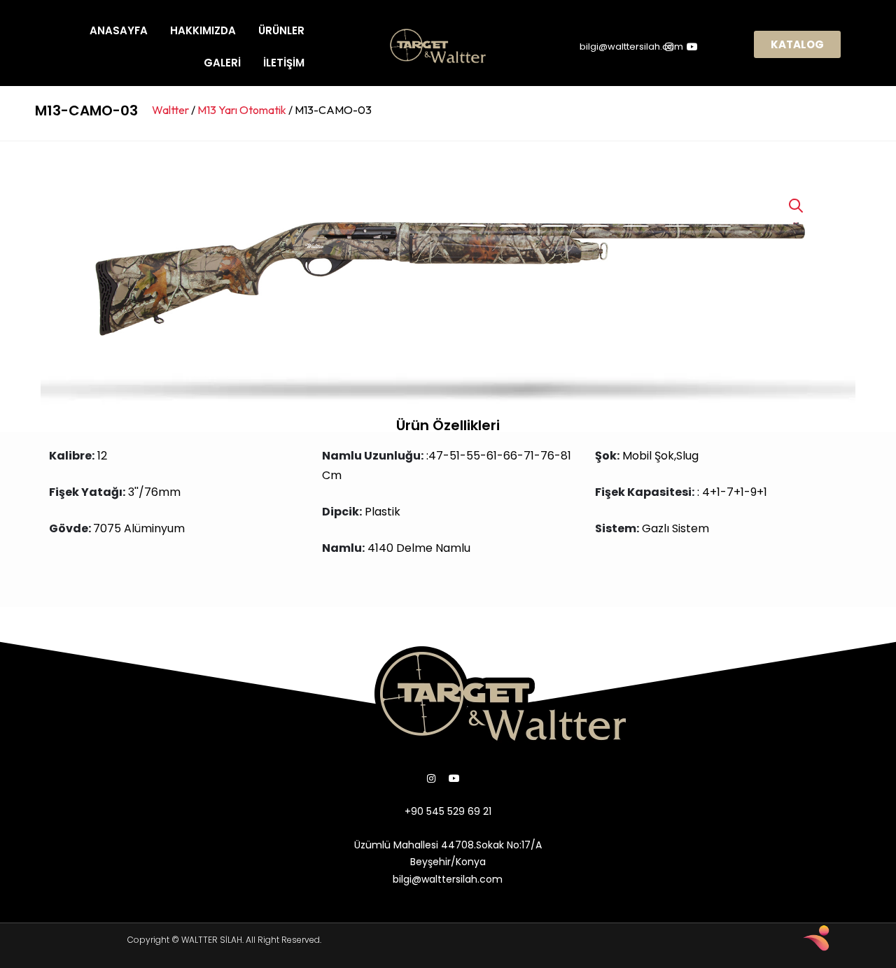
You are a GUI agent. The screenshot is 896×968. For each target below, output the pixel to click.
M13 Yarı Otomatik (241, 110)
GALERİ (222, 62)
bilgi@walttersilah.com (631, 46)
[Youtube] (454, 778)
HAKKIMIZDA (203, 30)
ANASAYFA (119, 30)
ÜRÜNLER (281, 30)
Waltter (170, 110)
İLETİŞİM (283, 62)
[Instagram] (431, 778)
